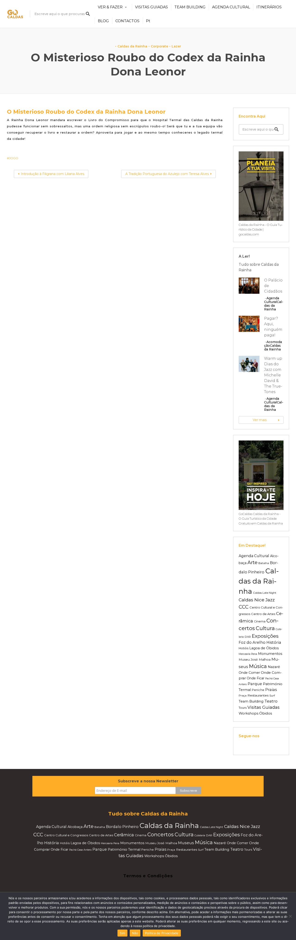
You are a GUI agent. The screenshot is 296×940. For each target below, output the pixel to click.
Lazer (176, 46)
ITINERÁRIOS (269, 7)
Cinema (259, 621)
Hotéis (243, 648)
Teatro (271, 701)
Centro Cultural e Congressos (66, 835)
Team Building (251, 701)
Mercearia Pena (248, 654)
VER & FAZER (110, 7)
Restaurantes (257, 695)
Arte (252, 562)
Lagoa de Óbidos (264, 648)
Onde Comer (249, 673)
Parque (255, 683)
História (273, 642)
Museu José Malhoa (255, 659)
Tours (243, 707)
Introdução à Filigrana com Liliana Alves (52, 174)
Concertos (160, 834)
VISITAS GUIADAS (151, 7)
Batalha (263, 563)
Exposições (265, 636)
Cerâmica (124, 834)
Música (258, 666)
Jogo (13, 158)
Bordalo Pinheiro (122, 826)
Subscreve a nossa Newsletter (148, 781)
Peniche (258, 690)
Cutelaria (199, 835)
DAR (248, 636)
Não (135, 933)
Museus (186, 842)
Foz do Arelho (252, 642)
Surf (272, 695)
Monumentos (270, 653)
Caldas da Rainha (132, 46)
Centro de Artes (263, 614)
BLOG (103, 21)
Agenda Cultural (271, 300)
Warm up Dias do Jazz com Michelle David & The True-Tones (273, 375)
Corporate (159, 46)
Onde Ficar (255, 678)
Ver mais (260, 420)
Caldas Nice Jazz (257, 600)
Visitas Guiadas (263, 707)
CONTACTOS (127, 21)
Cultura (265, 628)
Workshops (248, 713)
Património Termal (124, 849)
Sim (122, 933)
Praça (243, 695)
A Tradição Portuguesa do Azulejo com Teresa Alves (167, 174)
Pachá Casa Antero (80, 849)
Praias (271, 689)
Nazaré (274, 667)
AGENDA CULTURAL (231, 7)
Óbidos (265, 713)
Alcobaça (75, 827)
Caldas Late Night (264, 592)
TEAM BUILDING (190, 7)
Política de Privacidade (162, 933)
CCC (244, 607)
